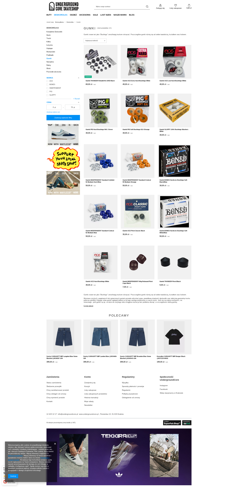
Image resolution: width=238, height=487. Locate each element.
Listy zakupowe (90, 390)
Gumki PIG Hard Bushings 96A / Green (99, 129)
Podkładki (50, 55)
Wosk (48, 68)
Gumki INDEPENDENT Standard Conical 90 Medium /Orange (137, 181)
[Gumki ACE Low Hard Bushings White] (174, 62)
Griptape (49, 48)
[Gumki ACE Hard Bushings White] (101, 262)
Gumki (49, 58)
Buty (49, 15)
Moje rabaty (89, 401)
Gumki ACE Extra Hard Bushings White (136, 81)
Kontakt (49, 401)
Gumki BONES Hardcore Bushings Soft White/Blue (173, 232)
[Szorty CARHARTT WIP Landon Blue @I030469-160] (100, 336)
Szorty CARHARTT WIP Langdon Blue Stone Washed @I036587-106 (61, 357)
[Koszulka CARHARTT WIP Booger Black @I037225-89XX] (174, 336)
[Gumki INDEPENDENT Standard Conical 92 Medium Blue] (101, 212)
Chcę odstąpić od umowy (56, 394)
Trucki (48, 38)
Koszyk (87, 386)
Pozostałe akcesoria (53, 72)
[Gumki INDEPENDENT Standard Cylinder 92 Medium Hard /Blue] (101, 161)
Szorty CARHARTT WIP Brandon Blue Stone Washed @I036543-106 (135, 357)
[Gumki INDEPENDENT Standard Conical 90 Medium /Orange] (137, 161)
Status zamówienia (53, 383)
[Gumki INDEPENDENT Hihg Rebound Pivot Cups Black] (137, 262)
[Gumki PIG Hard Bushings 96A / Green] (101, 110)
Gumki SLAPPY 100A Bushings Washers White (174, 130)
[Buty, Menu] (52, 15)
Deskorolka (60, 15)
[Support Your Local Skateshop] (63, 170)
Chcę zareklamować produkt (57, 390)
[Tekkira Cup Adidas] (119, 485)
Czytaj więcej (88, 306)
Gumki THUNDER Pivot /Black (170, 281)
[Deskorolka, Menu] (68, 15)
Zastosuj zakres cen (53, 112)
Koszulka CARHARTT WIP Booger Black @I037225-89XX (171, 357)
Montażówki (50, 52)
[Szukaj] (147, 6)
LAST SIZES (105, 15)
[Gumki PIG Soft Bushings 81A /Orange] (137, 110)
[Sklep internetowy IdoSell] (177, 422)
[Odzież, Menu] (78, 15)
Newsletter (88, 405)
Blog (131, 15)
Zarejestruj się (89, 383)
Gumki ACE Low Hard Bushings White (173, 81)
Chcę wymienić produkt (55, 398)
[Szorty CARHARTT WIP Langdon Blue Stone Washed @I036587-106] (63, 336)
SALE (95, 15)
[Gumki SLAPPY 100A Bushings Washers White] (174, 110)
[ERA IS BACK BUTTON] (63, 146)
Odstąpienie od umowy (131, 398)
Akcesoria (84, 15)
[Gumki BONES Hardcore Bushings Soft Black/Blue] (174, 161)
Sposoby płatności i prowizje (133, 386)
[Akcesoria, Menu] (91, 15)
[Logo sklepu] (63, 6)
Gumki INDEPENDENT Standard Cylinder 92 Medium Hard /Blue (100, 181)
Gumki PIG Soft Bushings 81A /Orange (136, 129)
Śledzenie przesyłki (53, 386)
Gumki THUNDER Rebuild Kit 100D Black (100, 81)
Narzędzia (50, 62)
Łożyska (49, 45)
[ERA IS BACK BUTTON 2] (63, 194)
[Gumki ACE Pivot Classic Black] (137, 212)
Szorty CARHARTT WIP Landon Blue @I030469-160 (100, 357)
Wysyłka (125, 383)
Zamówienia (52, 377)
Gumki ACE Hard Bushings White (97, 281)
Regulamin (126, 390)
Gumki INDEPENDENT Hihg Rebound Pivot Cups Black (138, 282)
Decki (48, 35)
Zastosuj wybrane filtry (63, 118)
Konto (87, 377)
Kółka (48, 42)
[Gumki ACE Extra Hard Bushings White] (137, 62)
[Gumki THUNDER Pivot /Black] (174, 262)
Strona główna (59, 22)
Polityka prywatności (130, 394)
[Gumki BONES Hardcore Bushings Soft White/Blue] (174, 212)
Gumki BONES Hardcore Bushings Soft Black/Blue (173, 181)
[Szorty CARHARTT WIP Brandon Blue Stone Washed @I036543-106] (137, 336)
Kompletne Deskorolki (54, 32)
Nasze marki (120, 15)
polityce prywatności (15, 456)
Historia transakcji (91, 398)
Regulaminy (128, 377)
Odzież (73, 15)
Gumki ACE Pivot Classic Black (134, 231)
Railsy (48, 65)
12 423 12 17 (51, 414)
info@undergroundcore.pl (68, 414)
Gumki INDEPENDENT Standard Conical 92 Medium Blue (100, 232)
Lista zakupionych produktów (95, 394)
